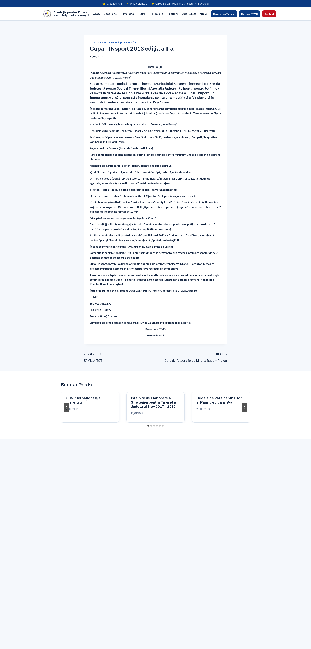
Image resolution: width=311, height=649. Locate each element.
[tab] (148, 426)
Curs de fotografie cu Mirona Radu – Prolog (195, 357)
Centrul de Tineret (224, 13)
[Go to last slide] (66, 407)
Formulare (156, 13)
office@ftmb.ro (137, 3)
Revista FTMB (249, 13)
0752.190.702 (112, 3)
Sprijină (174, 13)
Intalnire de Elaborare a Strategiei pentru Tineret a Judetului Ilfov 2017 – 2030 (153, 402)
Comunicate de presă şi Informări (113, 42)
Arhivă (204, 13)
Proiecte (128, 13)
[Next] (244, 407)
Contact (269, 13)
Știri (142, 13)
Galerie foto (189, 13)
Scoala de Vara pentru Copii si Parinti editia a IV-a (220, 400)
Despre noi (111, 13)
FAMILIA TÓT (93, 357)
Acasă (97, 13)
